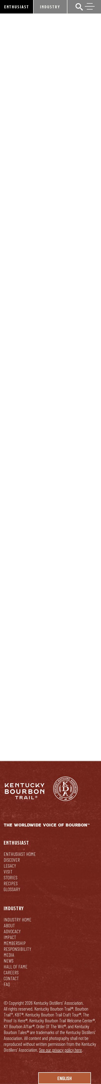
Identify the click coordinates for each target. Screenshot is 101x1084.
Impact (10, 937)
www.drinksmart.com (25, 668)
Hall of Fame (15, 966)
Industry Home (17, 919)
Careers (11, 972)
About (9, 925)
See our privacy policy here (60, 1050)
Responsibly (50, 727)
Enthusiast (16, 7)
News (8, 961)
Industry (50, 7)
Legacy (10, 866)
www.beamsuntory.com (36, 661)
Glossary (12, 889)
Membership (15, 943)
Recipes (11, 883)
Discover (12, 860)
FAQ (7, 984)
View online (15, 460)
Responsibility (17, 949)
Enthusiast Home (20, 854)
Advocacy (12, 931)
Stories (10, 877)
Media (9, 955)
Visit (8, 871)
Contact (11, 978)
